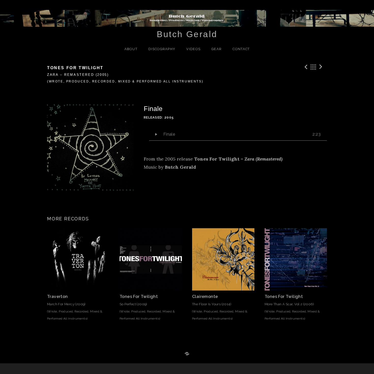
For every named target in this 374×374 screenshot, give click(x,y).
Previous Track (305, 67)
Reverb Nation (187, 353)
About (131, 49)
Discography (161, 49)
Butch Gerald (187, 34)
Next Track (322, 67)
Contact (241, 49)
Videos (193, 49)
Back (313, 67)
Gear (216, 49)
